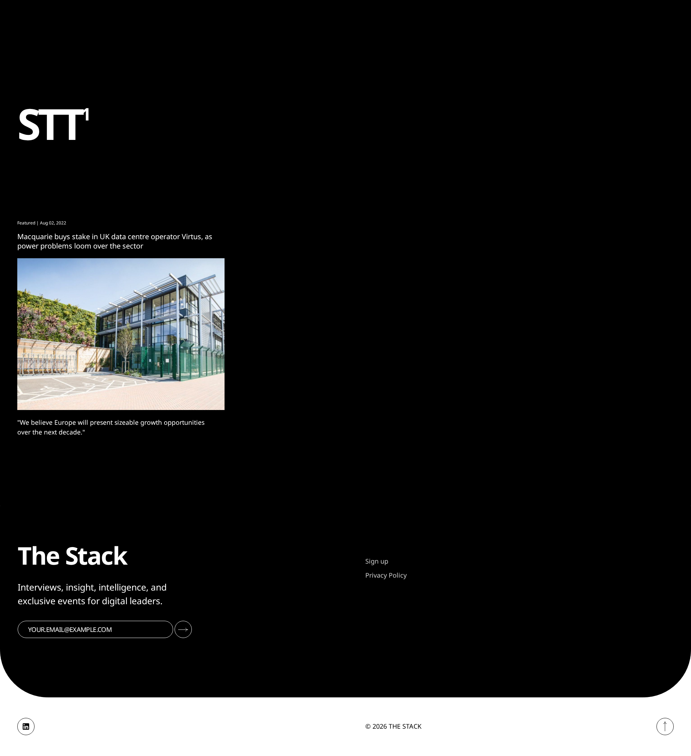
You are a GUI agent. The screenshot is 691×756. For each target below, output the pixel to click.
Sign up (376, 561)
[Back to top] (665, 726)
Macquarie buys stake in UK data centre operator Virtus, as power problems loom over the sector (114, 241)
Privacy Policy (386, 575)
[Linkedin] (26, 726)
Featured (26, 223)
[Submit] (183, 629)
